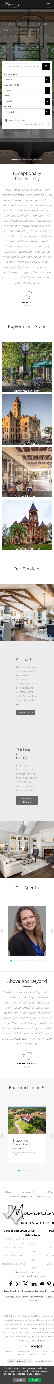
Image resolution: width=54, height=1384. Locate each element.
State (36, 1351)
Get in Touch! (25, 712)
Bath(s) (8, 106)
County (45, 1351)
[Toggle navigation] (48, 5)
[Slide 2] (19, 160)
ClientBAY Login (18, 1196)
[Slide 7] (30, 960)
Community (33, 1354)
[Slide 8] (33, 960)
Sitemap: (9, 1351)
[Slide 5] (35, 159)
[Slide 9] (36, 960)
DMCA (48, 1192)
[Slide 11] (43, 960)
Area (43, 1354)
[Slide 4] (30, 159)
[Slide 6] (40, 159)
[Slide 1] (14, 159)
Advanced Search (34, 124)
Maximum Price (11, 85)
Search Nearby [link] (16, 120)
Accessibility (29, 1192)
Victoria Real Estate (23, 1351)
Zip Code (21, 1354)
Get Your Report (27, 800)
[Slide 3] (24, 159)
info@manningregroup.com (25, 1272)
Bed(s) (7, 96)
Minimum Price (11, 74)
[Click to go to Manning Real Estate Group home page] (11, 4)
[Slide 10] (40, 960)
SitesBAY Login (44, 1196)
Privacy (9, 1192)
